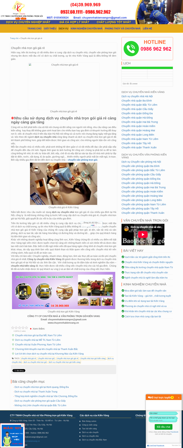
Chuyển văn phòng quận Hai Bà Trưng (144, 187)
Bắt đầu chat (163, 427)
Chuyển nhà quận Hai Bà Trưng (140, 122)
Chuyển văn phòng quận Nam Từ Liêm (144, 204)
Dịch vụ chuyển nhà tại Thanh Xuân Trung (36, 391)
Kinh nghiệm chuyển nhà (87, 28)
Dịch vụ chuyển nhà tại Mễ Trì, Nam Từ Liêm (37, 340)
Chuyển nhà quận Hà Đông (137, 117)
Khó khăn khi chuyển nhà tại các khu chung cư (148, 311)
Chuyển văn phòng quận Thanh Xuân (143, 212)
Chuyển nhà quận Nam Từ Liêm (140, 139)
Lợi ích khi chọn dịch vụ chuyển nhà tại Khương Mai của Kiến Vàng (49, 354)
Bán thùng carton (89, 421)
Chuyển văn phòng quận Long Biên (142, 200)
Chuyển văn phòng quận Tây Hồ (140, 208)
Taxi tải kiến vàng (89, 429)
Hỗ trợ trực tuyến (160, 397)
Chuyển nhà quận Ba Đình (137, 100)
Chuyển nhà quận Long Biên (138, 134)
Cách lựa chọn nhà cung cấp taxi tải (143, 316)
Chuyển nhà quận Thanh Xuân (139, 147)
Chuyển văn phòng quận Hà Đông (141, 183)
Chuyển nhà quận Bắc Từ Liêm (139, 104)
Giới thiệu (50, 28)
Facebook (174, 432)
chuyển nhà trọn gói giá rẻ (67, 358)
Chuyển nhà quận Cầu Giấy (137, 109)
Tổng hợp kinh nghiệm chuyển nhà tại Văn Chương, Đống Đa (46, 396)
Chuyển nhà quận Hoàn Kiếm (138, 126)
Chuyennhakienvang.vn (30, 441)
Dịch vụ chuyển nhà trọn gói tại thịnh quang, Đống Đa (42, 387)
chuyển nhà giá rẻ (28, 358)
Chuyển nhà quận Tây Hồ (136, 143)
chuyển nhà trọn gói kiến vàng (92, 358)
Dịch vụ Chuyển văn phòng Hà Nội (141, 161)
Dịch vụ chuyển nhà (90, 436)
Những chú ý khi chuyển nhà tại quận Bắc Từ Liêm (40, 405)
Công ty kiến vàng (89, 425)
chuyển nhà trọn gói (46, 358)
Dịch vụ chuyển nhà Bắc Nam (94, 440)
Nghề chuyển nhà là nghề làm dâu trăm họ (146, 277)
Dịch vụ (63, 28)
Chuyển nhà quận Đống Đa (137, 113)
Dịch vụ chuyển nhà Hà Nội (137, 96)
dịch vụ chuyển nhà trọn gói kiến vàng (64, 362)
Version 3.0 (176, 445)
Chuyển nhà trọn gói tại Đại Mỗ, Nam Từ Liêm (38, 335)
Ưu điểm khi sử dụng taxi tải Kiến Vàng (144, 301)
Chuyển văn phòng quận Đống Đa (141, 178)
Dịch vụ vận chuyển (90, 432)
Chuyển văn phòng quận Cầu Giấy (141, 174)
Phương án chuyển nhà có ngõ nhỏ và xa (146, 306)
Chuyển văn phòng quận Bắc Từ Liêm (143, 170)
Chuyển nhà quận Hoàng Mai (138, 130)
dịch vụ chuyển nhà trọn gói (35, 362)
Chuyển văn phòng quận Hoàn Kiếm (142, 191)
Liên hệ (147, 28)
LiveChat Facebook (156, 445)
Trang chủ (34, 28)
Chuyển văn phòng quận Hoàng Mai (142, 195)
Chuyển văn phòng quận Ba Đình (141, 166)
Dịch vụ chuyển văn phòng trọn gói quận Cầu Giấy (40, 401)
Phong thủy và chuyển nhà (123, 28)
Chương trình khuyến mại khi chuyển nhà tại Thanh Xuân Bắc (46, 349)
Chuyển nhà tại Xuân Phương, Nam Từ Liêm (38, 344)
